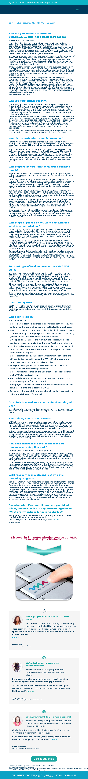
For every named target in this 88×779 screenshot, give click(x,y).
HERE (56, 519)
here (72, 409)
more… (15, 637)
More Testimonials (43, 758)
